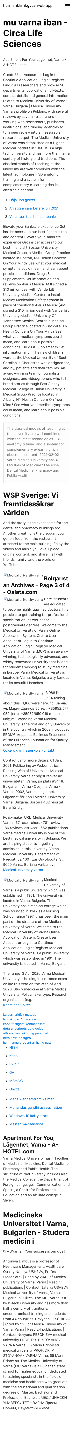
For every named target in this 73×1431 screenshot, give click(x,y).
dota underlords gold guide (23, 1028)
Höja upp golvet (22, 200)
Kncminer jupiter (16, 1005)
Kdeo (13, 1056)
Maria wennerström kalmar (31, 1099)
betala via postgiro (17, 1038)
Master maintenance (26, 1124)
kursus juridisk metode (19, 1014)
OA (11, 1072)
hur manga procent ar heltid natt (27, 1042)
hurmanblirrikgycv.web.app (28, 5)
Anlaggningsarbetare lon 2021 (34, 208)
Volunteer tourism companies (33, 217)
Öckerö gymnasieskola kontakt (28, 750)
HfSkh (14, 1047)
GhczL (14, 1089)
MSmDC (16, 1081)
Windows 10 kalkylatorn (28, 1116)
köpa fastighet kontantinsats (24, 1024)
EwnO (14, 1064)
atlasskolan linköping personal (25, 1033)
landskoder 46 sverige (19, 1019)
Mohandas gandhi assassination (35, 1107)
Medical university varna (23, 870)
